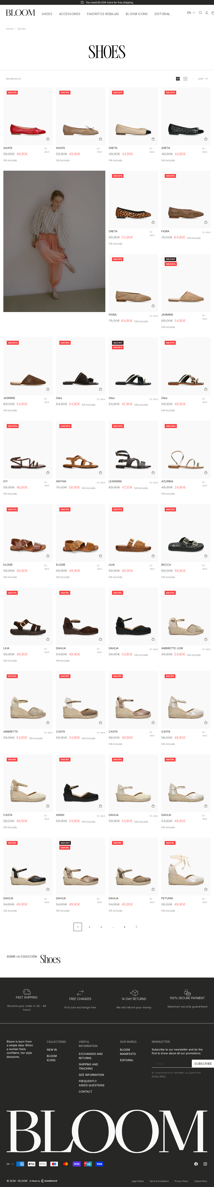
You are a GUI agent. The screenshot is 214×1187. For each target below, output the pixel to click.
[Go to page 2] (136, 927)
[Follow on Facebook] (196, 1164)
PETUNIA (167, 898)
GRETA (113, 148)
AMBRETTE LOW (172, 648)
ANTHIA (61, 481)
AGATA (7, 148)
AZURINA (167, 481)
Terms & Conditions (159, 1181)
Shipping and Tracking (88, 1066)
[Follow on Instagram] (205, 1164)
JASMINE (167, 315)
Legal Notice (138, 1181)
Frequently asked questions (91, 1083)
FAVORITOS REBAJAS (103, 14)
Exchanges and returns (91, 1056)
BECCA (166, 565)
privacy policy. (159, 1076)
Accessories (70, 14)
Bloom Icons (137, 14)
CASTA (60, 731)
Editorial (163, 14)
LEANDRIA (115, 481)
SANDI (60, 815)
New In (52, 1049)
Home (9, 28)
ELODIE (8, 565)
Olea (59, 398)
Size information (91, 1074)
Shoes (47, 14)
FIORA (165, 231)
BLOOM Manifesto (128, 1051)
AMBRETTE (10, 731)
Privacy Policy (181, 1181)
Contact (85, 1091)
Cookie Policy (200, 1181)
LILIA (112, 565)
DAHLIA (61, 648)
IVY (5, 481)
